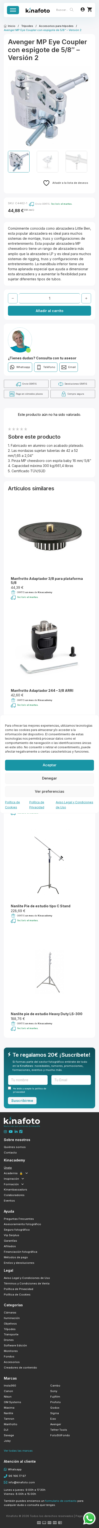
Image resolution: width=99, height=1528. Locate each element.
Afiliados (10, 1246)
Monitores (11, 1351)
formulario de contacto (61, 1501)
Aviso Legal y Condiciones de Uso (27, 1278)
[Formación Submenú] (22, 1184)
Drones (9, 1340)
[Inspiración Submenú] (22, 1178)
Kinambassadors (15, 1189)
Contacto (10, 1152)
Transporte (11, 1334)
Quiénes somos (15, 1147)
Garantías (10, 1240)
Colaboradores (14, 1195)
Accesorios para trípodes (56, 26)
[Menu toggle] (13, 10)
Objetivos (10, 1323)
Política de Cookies (17, 1294)
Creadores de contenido (20, 1367)
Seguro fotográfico (17, 1229)
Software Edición (15, 1345)
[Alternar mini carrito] (89, 9)
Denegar (49, 778)
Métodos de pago (16, 1257)
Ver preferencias (49, 791)
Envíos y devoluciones (19, 1262)
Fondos (9, 1356)
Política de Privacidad (18, 1289)
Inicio (11, 26)
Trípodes (27, 26)
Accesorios (12, 1362)
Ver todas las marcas (18, 1450)
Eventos (9, 1200)
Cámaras (10, 1312)
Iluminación (12, 1318)
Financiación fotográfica (20, 1251)
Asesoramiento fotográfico (22, 1224)
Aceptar (49, 765)
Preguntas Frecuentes (19, 1219)
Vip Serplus (11, 1235)
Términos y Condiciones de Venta (27, 1283)
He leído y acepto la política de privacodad (29, 1090)
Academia (13, 1173)
